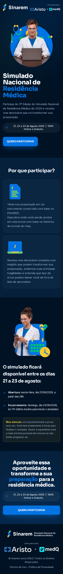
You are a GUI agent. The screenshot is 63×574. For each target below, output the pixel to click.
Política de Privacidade (41, 567)
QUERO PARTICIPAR (20, 141)
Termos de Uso (17, 567)
